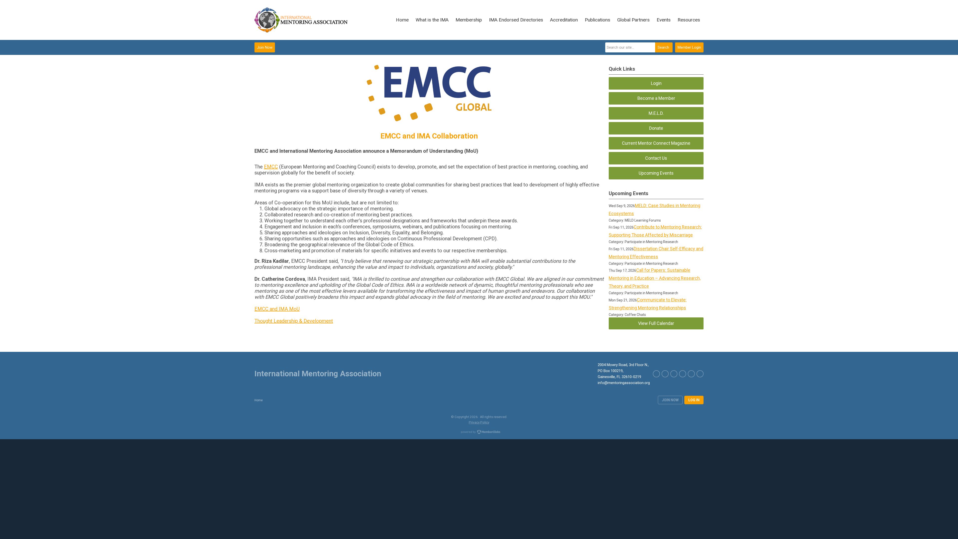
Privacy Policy (479, 422)
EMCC (271, 167)
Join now (670, 400)
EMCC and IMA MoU (277, 309)
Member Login (689, 47)
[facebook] (682, 373)
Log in (694, 400)
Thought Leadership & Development (293, 321)
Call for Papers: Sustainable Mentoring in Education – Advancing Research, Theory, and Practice (655, 278)
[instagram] (673, 373)
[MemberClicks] (304, 19)
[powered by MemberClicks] (479, 432)
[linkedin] (665, 373)
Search (663, 47)
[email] (656, 373)
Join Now (264, 47)
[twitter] (691, 373)
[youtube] (700, 373)
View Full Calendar (656, 323)
